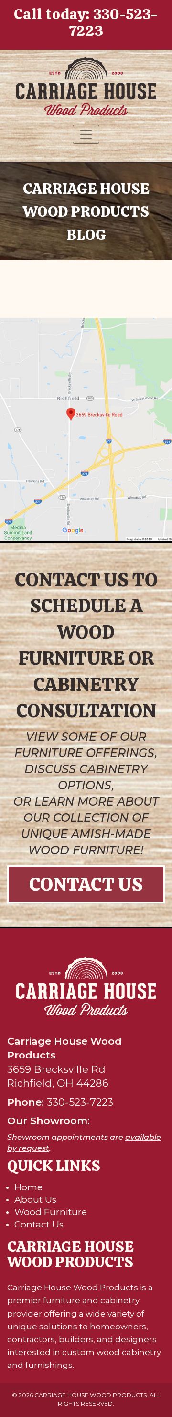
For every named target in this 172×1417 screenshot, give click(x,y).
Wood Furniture (50, 1212)
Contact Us (86, 884)
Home (28, 1187)
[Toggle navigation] (86, 134)
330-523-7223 (113, 22)
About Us (35, 1199)
